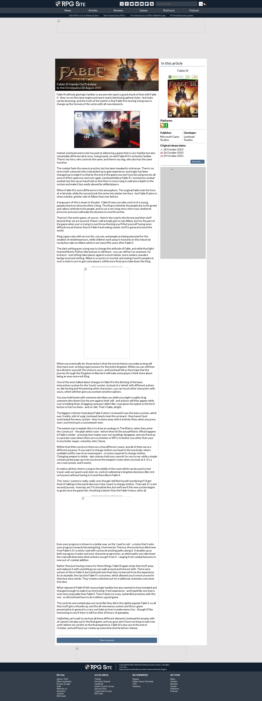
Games (143, 10)
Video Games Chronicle (143, 681)
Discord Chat (100, 688)
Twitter (98, 679)
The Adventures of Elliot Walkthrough (148, 15)
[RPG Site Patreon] (147, 4)
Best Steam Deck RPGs (114, 15)
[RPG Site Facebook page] (127, 4)
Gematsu (137, 686)
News (68, 10)
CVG (135, 684)
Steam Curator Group (104, 686)
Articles (93, 10)
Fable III (182, 70)
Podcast (194, 10)
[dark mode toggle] (203, 4)
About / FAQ (62, 679)
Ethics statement (64, 681)
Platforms (169, 10)
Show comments (107, 640)
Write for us (62, 688)
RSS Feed (99, 693)
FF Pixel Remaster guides (181, 15)
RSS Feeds (61, 696)
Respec (136, 679)
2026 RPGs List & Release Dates (84, 15)
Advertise (61, 691)
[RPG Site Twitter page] (122, 4)
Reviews (118, 10)
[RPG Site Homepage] (70, 4)
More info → (197, 161)
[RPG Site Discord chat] (142, 4)
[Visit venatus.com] (134, 143)
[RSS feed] (152, 4)
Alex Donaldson (69, 87)
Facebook (99, 684)
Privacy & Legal (63, 684)
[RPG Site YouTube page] (132, 4)
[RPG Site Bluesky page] (137, 4)
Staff (59, 686)
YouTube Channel (102, 681)
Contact (60, 693)
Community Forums (103, 691)
